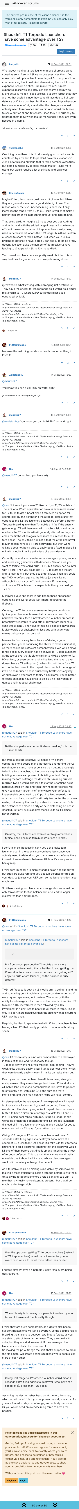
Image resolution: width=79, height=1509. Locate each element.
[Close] (72, 1433)
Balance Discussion (16, 45)
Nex (11, 469)
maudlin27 (15, 278)
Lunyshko (14, 64)
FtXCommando (17, 345)
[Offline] (5, 64)
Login (23, 1480)
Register (11, 1480)
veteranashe (16, 148)
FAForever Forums (25, 3)
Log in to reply (66, 51)
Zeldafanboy (16, 374)
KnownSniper (16, 193)
